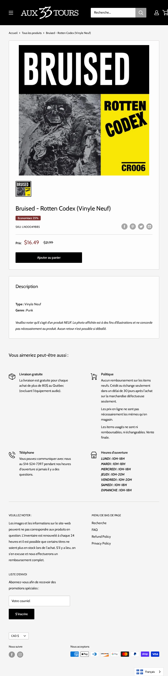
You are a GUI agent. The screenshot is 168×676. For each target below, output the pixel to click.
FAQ (95, 530)
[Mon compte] (156, 12)
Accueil (13, 33)
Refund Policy (101, 537)
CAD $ (15, 635)
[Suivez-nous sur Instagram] (20, 654)
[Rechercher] (140, 13)
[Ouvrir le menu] (11, 12)
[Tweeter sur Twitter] (141, 226)
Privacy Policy (101, 543)
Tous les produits (32, 33)
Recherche (99, 523)
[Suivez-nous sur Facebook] (12, 654)
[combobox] (149, 671)
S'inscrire (21, 614)
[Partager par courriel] (149, 226)
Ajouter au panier (49, 258)
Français (150, 671)
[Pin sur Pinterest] (133, 226)
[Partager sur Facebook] (124, 226)
